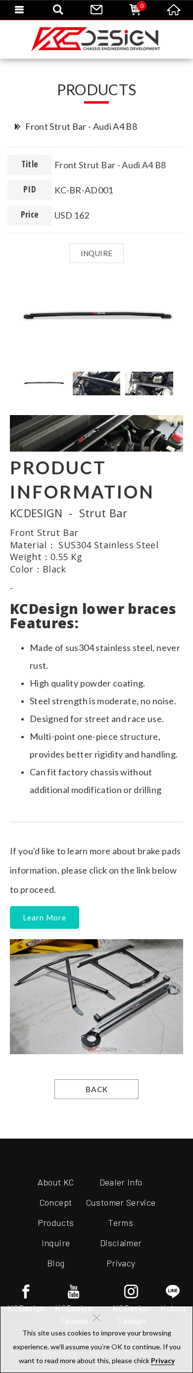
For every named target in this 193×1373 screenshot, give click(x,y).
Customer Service (121, 1202)
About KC (56, 1182)
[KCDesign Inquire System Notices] (96, 39)
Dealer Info (121, 1182)
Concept (56, 1202)
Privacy (163, 1360)
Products (56, 1222)
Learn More (44, 917)
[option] (96, 317)
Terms (120, 1222)
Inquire (56, 1242)
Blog (55, 1263)
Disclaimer (121, 1242)
